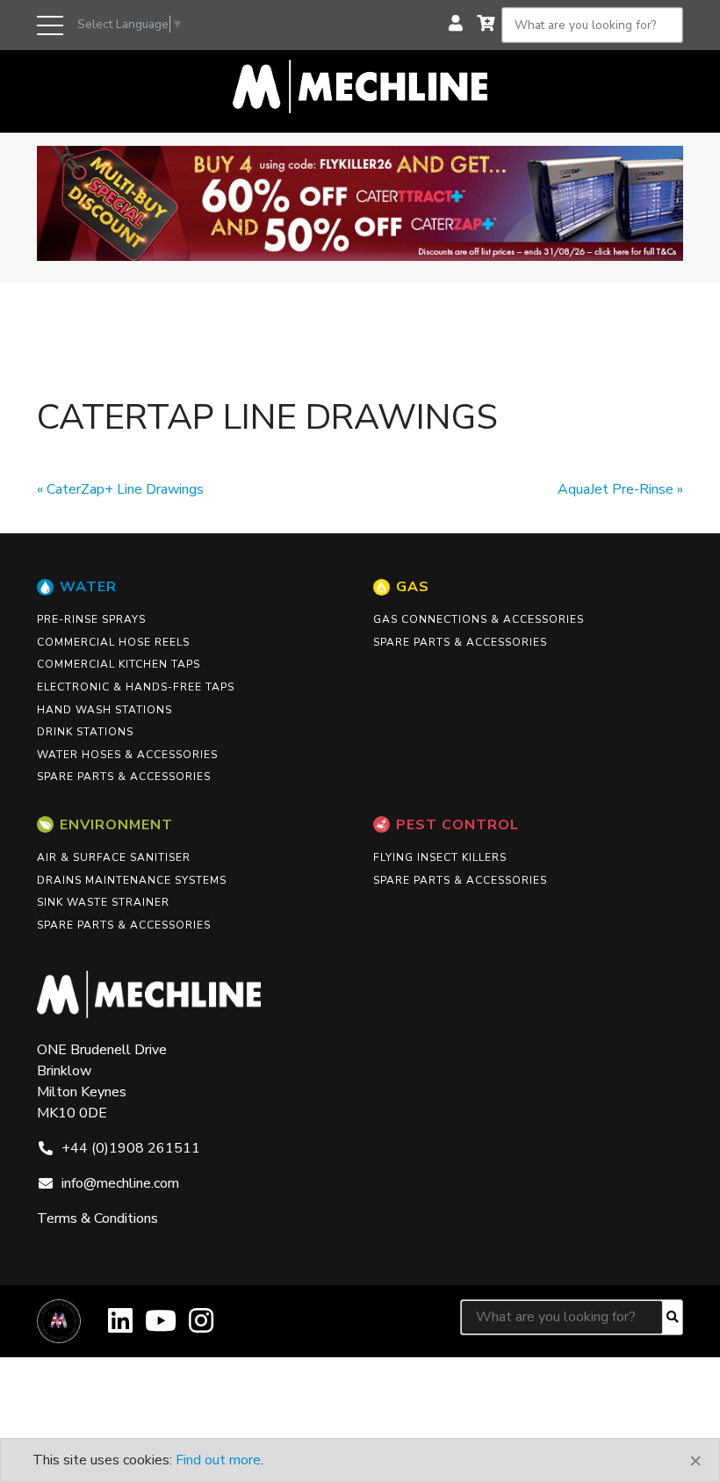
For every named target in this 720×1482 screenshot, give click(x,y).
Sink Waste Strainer (103, 902)
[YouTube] (160, 1327)
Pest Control (457, 825)
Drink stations (85, 732)
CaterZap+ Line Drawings (125, 489)
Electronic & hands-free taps (135, 687)
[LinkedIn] (120, 1327)
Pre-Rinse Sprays (91, 619)
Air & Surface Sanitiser (114, 857)
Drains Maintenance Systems (132, 880)
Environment (116, 825)
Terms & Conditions (97, 1218)
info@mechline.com (120, 1183)
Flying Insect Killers (440, 857)
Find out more (218, 1460)
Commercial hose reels (113, 642)
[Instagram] (201, 1327)
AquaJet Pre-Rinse (615, 489)
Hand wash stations (104, 710)
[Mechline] (360, 85)
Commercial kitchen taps (118, 664)
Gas (412, 586)
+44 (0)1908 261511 (130, 1148)
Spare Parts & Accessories (124, 777)
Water (88, 586)
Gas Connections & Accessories (478, 619)
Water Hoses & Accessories (127, 755)
